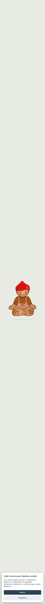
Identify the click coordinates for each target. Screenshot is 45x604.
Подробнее (22, 598)
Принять (22, 592)
